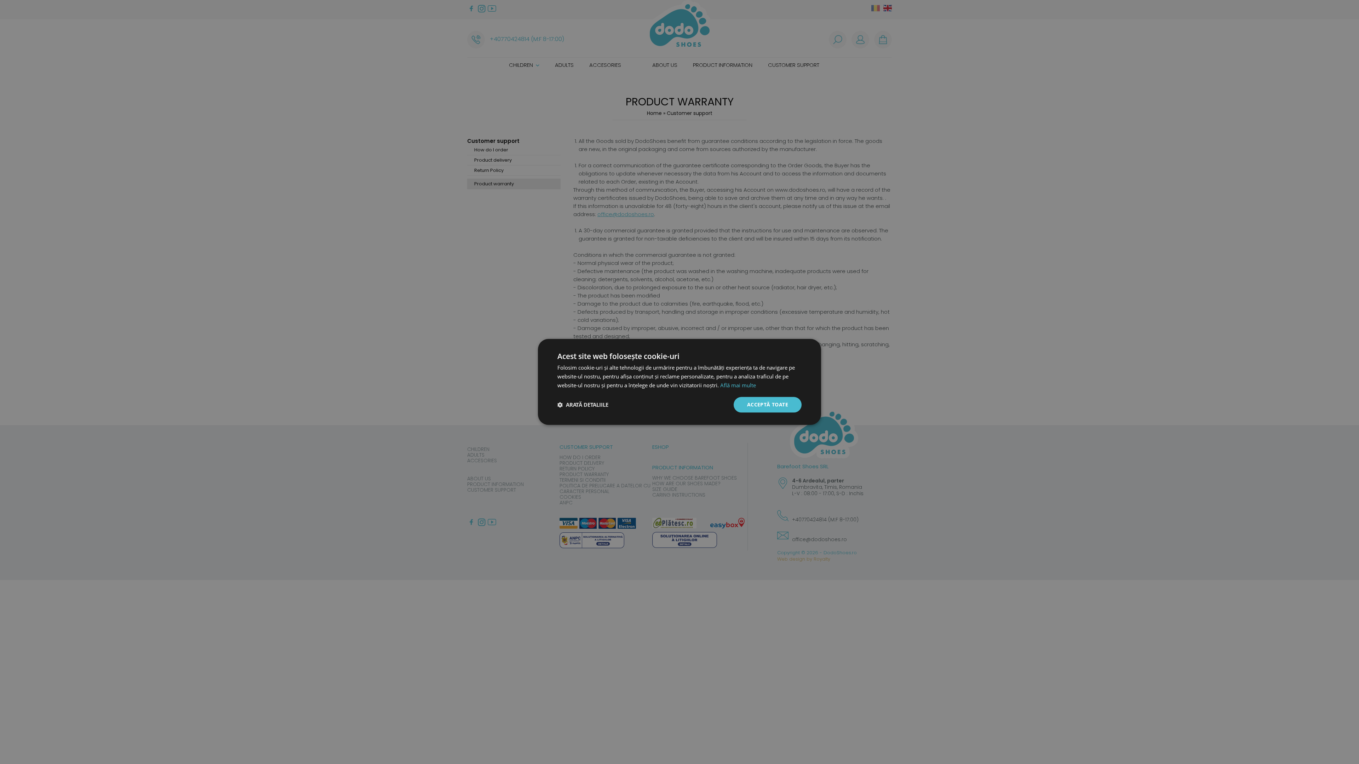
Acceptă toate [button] (767, 404)
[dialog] (679, 382)
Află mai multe (738, 385)
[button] (582, 405)
